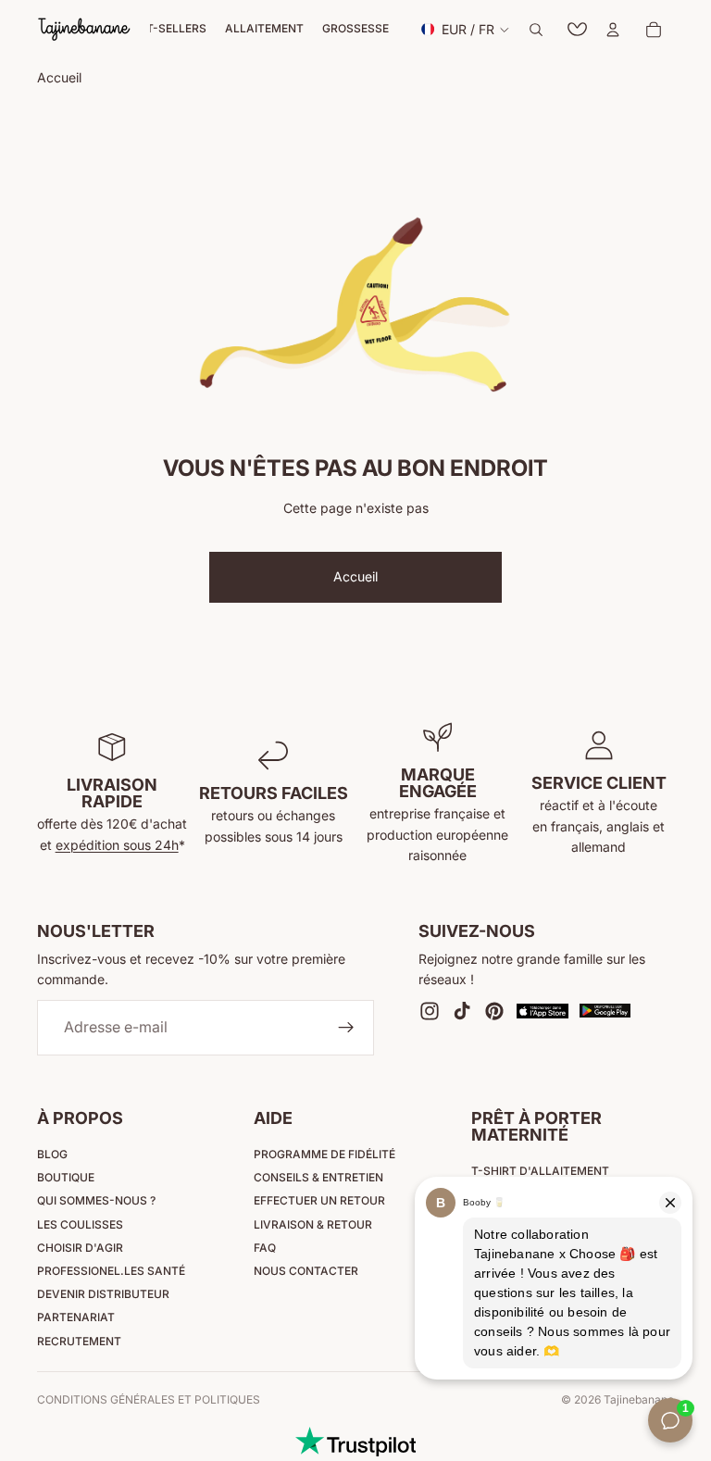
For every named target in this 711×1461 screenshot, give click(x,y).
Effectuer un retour (319, 1200)
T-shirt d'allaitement (540, 1171)
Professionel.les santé (111, 1271)
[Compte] (612, 29)
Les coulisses (80, 1224)
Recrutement (79, 1341)
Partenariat (76, 1317)
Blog (52, 1154)
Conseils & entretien (318, 1177)
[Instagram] (429, 1011)
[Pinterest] (494, 1011)
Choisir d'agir (80, 1248)
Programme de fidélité (324, 1154)
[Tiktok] (462, 1011)
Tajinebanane (639, 1399)
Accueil (355, 576)
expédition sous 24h (117, 845)
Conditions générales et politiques (148, 1399)
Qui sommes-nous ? (96, 1200)
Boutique (65, 1177)
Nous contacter (306, 1271)
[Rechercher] (536, 29)
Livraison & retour (313, 1224)
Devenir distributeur (103, 1294)
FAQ (265, 1248)
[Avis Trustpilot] (355, 1441)
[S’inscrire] (346, 1027)
